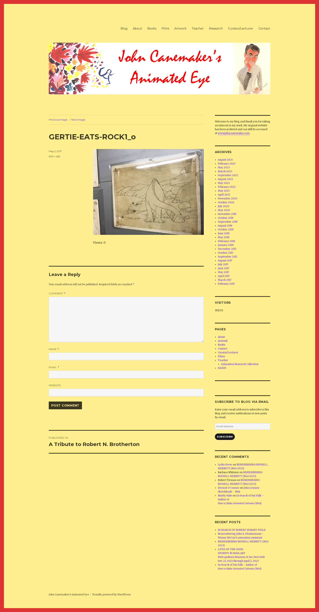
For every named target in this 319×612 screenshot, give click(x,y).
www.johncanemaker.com (234, 133)
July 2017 (223, 264)
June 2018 (223, 233)
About (137, 28)
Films (165, 28)
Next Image (78, 119)
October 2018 (226, 229)
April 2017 (223, 276)
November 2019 (227, 214)
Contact (264, 28)
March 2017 (224, 280)
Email (54, 367)
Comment (57, 293)
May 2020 (224, 210)
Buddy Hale (225, 495)
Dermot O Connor (228, 487)
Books (151, 28)
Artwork (180, 28)
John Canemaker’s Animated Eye (69, 594)
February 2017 (226, 283)
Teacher (198, 28)
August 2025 (225, 159)
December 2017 (227, 249)
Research (216, 28)
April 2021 (224, 194)
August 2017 (225, 260)
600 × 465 (54, 156)
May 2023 (224, 167)
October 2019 (225, 218)
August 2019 (225, 225)
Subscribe (225, 436)
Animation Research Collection (239, 364)
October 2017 (225, 252)
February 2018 (226, 241)
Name (54, 349)
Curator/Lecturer (240, 28)
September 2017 (227, 256)
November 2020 (227, 198)
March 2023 (225, 171)
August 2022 (225, 179)
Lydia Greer (225, 464)
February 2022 (227, 186)
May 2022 (224, 183)
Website (55, 385)
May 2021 (223, 190)
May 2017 (223, 272)
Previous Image (58, 119)
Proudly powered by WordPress (111, 594)
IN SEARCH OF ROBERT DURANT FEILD (241, 530)
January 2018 (226, 245)
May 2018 (223, 237)
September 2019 (227, 221)
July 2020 (223, 206)
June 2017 (223, 268)
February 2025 (226, 163)
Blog (124, 28)
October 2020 (226, 202)
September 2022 (228, 175)
